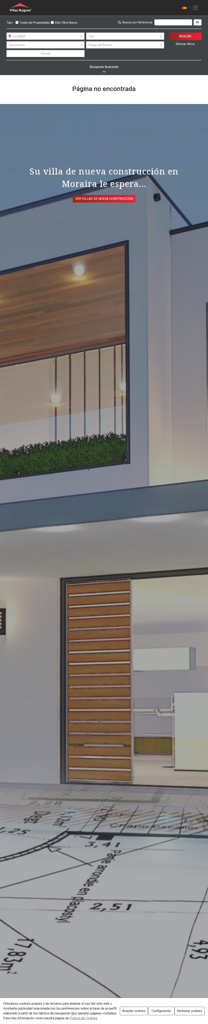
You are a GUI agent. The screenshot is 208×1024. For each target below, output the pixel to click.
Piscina (45, 53)
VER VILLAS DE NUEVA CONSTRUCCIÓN (104, 199)
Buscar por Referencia (137, 22)
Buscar (185, 36)
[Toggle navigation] (194, 8)
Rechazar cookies (189, 1011)
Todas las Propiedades (35, 22)
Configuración (161, 1011)
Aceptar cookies (133, 1011)
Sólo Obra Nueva (66, 22)
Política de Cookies (84, 1018)
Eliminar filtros (185, 44)
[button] (186, 8)
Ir (197, 22)
